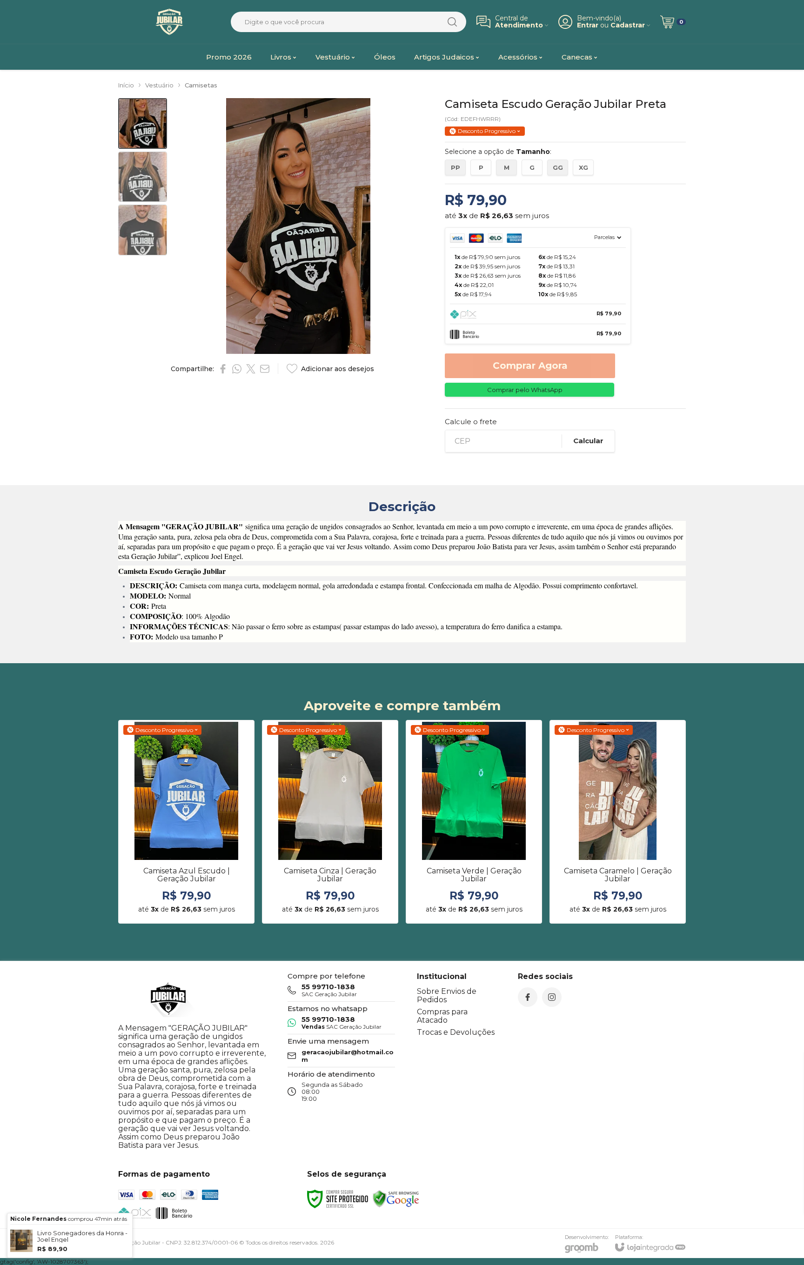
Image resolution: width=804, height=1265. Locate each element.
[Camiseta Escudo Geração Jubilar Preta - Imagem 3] (143, 230)
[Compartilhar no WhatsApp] (236, 368)
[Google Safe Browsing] (396, 1198)
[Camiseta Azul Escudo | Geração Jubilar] (186, 821)
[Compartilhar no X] (250, 368)
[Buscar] (452, 22)
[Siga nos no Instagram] (552, 997)
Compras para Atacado (442, 1016)
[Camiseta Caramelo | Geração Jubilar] (617, 821)
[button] (142, 123)
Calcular (588, 440)
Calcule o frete (471, 421)
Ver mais (186, 850)
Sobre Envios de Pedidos (446, 995)
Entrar (587, 25)
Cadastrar (627, 25)
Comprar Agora (530, 365)
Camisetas (201, 85)
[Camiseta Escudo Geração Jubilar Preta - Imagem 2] (143, 177)
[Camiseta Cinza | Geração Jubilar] (330, 821)
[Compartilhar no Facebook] (223, 368)
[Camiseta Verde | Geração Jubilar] (474, 821)
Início (126, 85)
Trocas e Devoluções (456, 1032)
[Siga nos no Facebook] (527, 997)
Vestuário (159, 85)
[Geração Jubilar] (169, 22)
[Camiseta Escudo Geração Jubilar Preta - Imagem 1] (142, 123)
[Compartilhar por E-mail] (264, 368)
